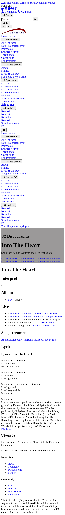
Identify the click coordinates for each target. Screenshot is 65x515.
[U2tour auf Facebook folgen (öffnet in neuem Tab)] (9, 8)
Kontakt (12, 485)
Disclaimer (7, 429)
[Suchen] (35, 19)
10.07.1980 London (44, 322)
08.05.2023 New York (43, 325)
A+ (9, 26)
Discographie (15, 469)
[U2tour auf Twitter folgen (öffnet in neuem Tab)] (3, 8)
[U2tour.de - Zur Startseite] (13, 33)
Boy (10, 299)
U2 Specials (8, 80)
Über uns (13, 488)
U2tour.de (7, 108)
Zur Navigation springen (43, 2)
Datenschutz (14, 491)
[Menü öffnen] (4, 130)
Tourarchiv (14, 466)
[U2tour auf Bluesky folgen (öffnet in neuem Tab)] (13, 8)
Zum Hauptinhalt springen (15, 2)
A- (4, 26)
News (11, 36)
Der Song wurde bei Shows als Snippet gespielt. (36, 316)
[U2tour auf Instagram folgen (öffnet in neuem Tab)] (6, 8)
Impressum (14, 494)
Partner (12, 472)
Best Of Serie (19, 258)
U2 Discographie (10, 64)
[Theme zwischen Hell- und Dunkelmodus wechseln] (5, 23)
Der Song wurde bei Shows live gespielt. (34, 313)
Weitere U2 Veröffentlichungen (43, 258)
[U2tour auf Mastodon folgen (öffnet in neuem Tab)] (16, 8)
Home (4, 36)
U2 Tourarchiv (9, 39)
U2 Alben (6, 258)
